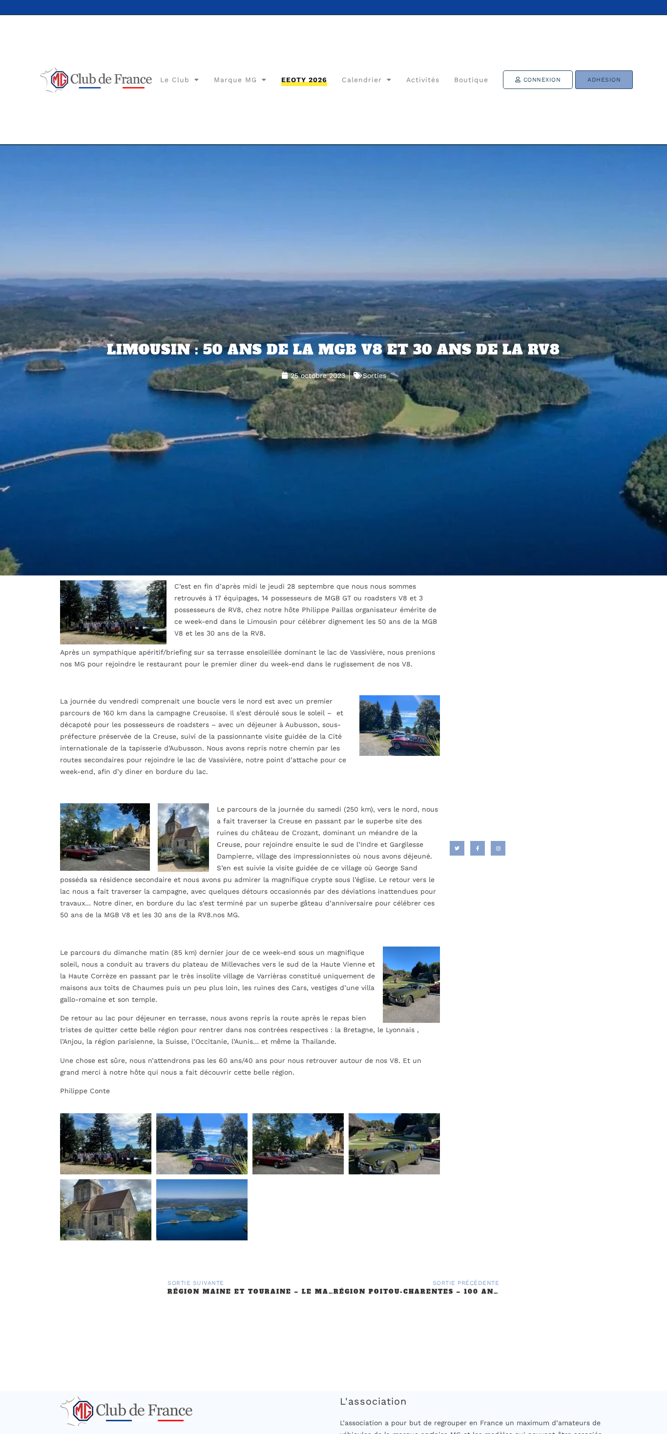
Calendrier (362, 80)
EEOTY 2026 (304, 80)
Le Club (174, 80)
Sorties (374, 375)
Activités (422, 80)
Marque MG (235, 80)
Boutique (471, 80)
